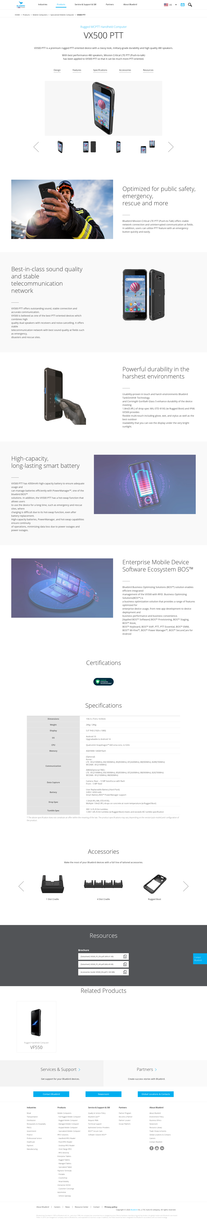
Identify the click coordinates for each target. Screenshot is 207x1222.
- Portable (61, 1174)
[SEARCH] (190, 5)
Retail (29, 1113)
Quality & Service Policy (97, 1113)
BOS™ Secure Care (95, 1131)
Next (170, 147)
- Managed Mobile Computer (68, 1124)
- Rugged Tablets (64, 1160)
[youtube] (157, 1148)
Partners (123, 1107)
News (67, 1207)
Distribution (31, 1120)
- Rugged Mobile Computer (68, 1120)
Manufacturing (32, 1149)
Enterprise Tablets (64, 1156)
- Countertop (62, 1178)
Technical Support (95, 1124)
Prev (36, 147)
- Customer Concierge (66, 1188)
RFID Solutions (63, 1135)
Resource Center (81, 1207)
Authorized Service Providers (98, 1127)
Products (26, 15)
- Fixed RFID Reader (65, 1142)
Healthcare (31, 1142)
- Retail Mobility (63, 1181)
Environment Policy (157, 1117)
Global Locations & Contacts (160, 1135)
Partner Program (125, 1113)
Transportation (32, 1117)
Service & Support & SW (99, 1107)
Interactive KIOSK (64, 1185)
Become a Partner (125, 1117)
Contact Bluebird (156, 1142)
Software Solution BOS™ (97, 1135)
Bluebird (134, 1210)
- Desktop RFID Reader (66, 1145)
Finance (30, 1135)
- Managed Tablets (64, 1163)
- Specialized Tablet (65, 1167)
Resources (148, 70)
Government (31, 1131)
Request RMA (93, 1120)
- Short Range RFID (65, 1149)
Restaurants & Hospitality (36, 1124)
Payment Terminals (65, 1171)
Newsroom (154, 1124)
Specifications (100, 70)
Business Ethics (155, 1120)
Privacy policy (111, 1207)
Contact (96, 1207)
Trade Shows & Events (158, 1131)
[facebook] (152, 1148)
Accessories (125, 70)
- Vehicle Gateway (64, 1196)
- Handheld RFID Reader (66, 1138)
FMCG (29, 1127)
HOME (17, 15)
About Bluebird (156, 1107)
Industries (31, 1107)
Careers (152, 1138)
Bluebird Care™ (94, 1117)
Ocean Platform (124, 1124)
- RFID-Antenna (63, 1153)
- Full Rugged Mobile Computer (69, 1117)
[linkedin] (162, 1148)
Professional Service (34, 1138)
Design (57, 70)
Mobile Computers (40, 15)
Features (77, 70)
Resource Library (156, 1127)
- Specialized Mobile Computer (69, 1131)
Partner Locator (124, 1120)
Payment (30, 1145)
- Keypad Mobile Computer (68, 1127)
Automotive (62, 1192)
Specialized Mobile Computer (62, 15)
